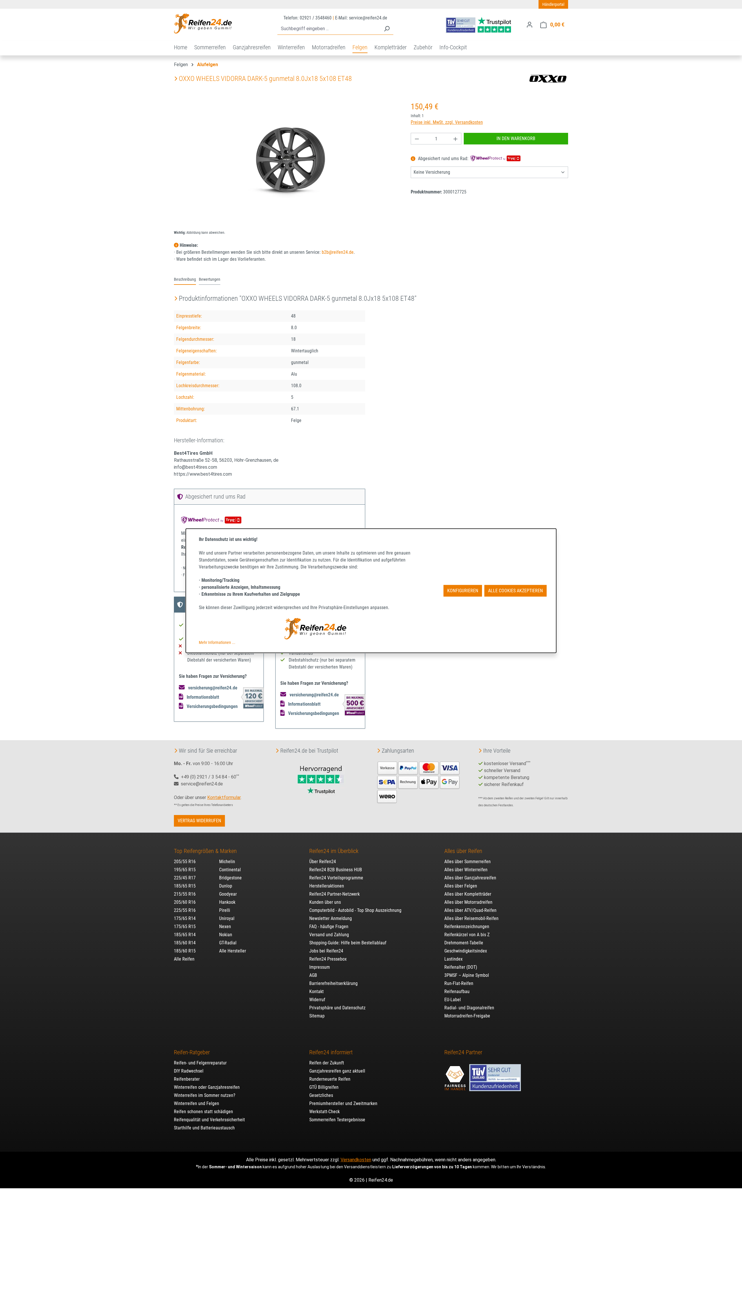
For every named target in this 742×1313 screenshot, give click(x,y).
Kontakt (316, 991)
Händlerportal (553, 4)
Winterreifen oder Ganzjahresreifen (207, 1087)
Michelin (227, 861)
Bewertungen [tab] (209, 279)
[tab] (185, 280)
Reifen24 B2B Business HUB (335, 869)
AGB (313, 975)
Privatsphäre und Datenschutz (337, 1007)
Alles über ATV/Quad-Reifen (470, 910)
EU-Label (452, 999)
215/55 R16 (185, 894)
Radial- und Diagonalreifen (469, 1007)
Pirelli (224, 910)
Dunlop (225, 886)
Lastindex (453, 959)
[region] (286, 163)
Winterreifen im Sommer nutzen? (204, 1095)
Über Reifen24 (322, 861)
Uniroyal (226, 918)
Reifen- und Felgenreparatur (200, 1063)
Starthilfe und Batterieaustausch (204, 1128)
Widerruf (317, 999)
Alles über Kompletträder (467, 894)
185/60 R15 (185, 951)
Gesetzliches (321, 1095)
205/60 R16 (185, 902)
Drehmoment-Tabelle (463, 943)
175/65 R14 (185, 918)
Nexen (225, 926)
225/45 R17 (185, 878)
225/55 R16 (185, 910)
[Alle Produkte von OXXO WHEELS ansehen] (548, 78)
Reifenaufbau (457, 991)
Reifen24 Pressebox (328, 959)
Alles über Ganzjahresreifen (470, 878)
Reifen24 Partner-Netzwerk (334, 894)
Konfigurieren (462, 590)
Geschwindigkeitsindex (465, 951)
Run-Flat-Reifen (458, 983)
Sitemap (317, 1016)
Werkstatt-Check (324, 1111)
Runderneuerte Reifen (329, 1079)
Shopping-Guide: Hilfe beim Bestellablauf (347, 943)
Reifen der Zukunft (326, 1063)
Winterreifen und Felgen (196, 1103)
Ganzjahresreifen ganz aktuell (337, 1071)
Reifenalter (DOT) (460, 967)
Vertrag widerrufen (199, 820)
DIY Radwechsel (188, 1071)
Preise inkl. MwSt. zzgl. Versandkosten (447, 122)
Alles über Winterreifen (466, 869)
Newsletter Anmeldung (330, 918)
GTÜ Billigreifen (324, 1087)
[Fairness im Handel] (455, 1074)
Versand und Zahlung (329, 934)
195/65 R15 (185, 869)
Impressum (319, 967)
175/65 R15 (185, 926)
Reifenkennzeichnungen (466, 926)
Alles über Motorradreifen (468, 902)
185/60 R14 (185, 943)
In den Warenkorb (516, 138)
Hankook (227, 902)
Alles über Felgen (460, 886)
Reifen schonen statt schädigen (203, 1111)
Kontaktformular (224, 797)
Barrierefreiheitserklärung (333, 983)
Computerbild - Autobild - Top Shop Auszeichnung (355, 910)
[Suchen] (386, 29)
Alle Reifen (184, 959)
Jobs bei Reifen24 (326, 951)
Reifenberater (187, 1079)
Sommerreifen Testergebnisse (337, 1119)
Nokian (225, 934)
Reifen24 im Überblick (334, 850)
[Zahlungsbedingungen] (418, 781)
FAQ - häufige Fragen (328, 926)
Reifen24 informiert (331, 1052)
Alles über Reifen (463, 850)
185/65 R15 (185, 886)
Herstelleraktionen (326, 886)
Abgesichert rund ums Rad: (443, 159)
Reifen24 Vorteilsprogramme (336, 878)
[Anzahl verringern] (417, 138)
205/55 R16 (185, 861)
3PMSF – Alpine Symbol (466, 975)
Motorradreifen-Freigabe (467, 1016)
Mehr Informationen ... (217, 642)
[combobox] (328, 29)
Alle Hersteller (232, 951)
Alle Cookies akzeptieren (515, 590)
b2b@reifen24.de (338, 252)
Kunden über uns (325, 902)
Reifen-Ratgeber (192, 1052)
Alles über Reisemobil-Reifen (471, 918)
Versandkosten (356, 1159)
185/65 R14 (185, 934)
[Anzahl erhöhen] (456, 138)
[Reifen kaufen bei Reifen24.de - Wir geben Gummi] (203, 23)
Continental (230, 869)
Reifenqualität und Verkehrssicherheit (209, 1119)
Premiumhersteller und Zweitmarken (343, 1103)
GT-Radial (228, 943)
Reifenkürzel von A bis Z (467, 934)
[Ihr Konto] (530, 24)
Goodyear (228, 894)
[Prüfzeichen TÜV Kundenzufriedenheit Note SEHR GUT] (495, 1074)
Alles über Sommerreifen (467, 861)
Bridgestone (230, 878)
